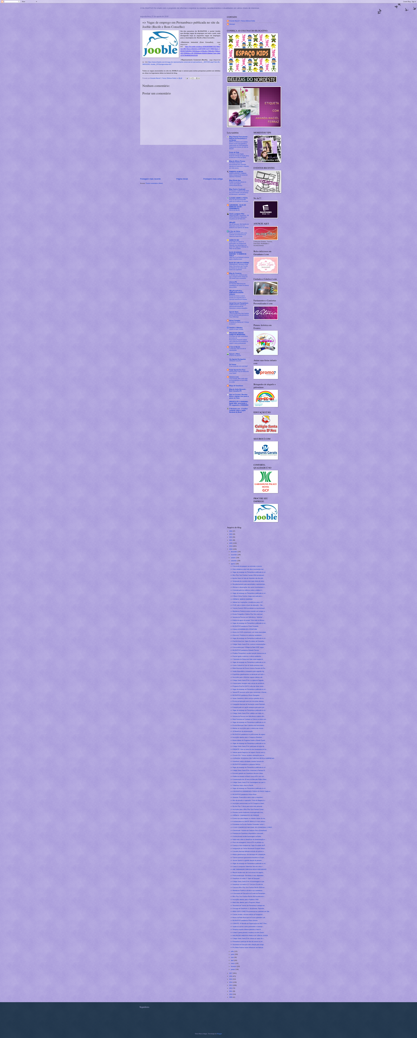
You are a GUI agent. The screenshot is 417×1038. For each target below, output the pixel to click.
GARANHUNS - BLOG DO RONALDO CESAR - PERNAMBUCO (237, 206)
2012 (231, 988)
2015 (231, 979)
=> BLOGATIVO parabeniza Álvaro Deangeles (245, 695)
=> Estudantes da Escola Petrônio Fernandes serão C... (248, 824)
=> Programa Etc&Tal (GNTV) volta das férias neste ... (247, 686)
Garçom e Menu (234, 354)
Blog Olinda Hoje (235, 180)
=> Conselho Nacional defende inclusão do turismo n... (247, 851)
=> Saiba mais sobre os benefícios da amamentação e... (248, 839)
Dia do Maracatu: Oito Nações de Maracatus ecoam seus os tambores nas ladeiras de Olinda (239, 225)
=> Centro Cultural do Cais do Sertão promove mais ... (247, 665)
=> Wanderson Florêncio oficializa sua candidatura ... (247, 890)
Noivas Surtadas (234, 320)
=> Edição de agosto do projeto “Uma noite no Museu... (247, 620)
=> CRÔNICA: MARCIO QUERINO (241, 599)
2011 (231, 991)
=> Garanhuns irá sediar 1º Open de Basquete (245, 878)
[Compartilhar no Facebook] (197, 78)
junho (233, 954)
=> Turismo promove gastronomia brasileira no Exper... (247, 857)
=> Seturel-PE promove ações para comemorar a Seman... (249, 692)
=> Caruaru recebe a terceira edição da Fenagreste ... (247, 914)
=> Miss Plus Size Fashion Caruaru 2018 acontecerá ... (248, 575)
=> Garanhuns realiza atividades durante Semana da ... (247, 761)
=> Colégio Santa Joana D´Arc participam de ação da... (247, 746)
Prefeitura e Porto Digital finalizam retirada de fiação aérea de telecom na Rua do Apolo (239, 155)
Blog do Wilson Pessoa (237, 161)
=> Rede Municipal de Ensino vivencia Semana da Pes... (248, 668)
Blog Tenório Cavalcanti (237, 189)
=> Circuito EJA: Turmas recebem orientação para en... (247, 755)
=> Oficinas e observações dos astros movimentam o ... (248, 587)
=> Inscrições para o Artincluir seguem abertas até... (247, 677)
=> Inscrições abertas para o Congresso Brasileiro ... (247, 737)
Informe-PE (233, 282)
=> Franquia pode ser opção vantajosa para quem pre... (247, 707)
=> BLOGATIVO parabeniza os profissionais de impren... (248, 734)
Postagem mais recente (150, 179)
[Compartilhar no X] (195, 78)
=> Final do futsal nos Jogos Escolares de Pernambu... (247, 641)
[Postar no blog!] (193, 78)
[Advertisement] (181, 161)
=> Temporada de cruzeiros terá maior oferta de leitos (247, 581)
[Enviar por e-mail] (191, 78)
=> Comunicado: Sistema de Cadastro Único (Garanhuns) (248, 830)
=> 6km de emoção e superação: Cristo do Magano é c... (248, 800)
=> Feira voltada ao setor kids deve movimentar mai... (247, 569)
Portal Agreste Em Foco (237, 370)
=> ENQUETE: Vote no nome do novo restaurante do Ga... (248, 749)
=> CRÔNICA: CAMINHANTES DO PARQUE (244, 815)
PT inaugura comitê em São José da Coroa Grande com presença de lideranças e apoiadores (239, 192)
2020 (231, 543)
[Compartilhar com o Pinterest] (199, 78)
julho (232, 951)
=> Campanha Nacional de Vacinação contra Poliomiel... (248, 704)
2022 (231, 537)
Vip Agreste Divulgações (237, 359)
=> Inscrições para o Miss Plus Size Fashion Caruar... (247, 809)
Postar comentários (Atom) (154, 183)
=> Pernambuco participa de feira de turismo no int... (247, 941)
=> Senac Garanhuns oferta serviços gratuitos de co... (247, 698)
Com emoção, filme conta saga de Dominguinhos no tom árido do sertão (238, 380)
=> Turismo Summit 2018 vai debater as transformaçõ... (248, 608)
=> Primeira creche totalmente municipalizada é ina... (247, 812)
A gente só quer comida (236, 329)
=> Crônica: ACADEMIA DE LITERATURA (243, 629)
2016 (231, 976)
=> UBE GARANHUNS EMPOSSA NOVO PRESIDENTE (248, 869)
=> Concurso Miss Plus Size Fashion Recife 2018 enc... (248, 887)
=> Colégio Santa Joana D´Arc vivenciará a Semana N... (248, 770)
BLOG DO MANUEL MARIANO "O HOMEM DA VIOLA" (237, 254)
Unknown (232, 24)
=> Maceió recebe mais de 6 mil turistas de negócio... (247, 872)
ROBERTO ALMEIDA (236, 172)
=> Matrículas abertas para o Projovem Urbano (245, 902)
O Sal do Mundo (234, 347)
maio (232, 957)
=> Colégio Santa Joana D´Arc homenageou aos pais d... (248, 782)
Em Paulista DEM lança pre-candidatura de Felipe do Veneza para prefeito (239, 285)
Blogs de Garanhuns (236, 385)
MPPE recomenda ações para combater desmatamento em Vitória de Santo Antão (238, 234)
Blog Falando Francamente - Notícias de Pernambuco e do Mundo (238, 138)
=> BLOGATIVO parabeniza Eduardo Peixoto (244, 650)
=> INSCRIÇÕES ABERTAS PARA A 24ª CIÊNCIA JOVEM (249, 935)
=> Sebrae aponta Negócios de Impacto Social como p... (248, 752)
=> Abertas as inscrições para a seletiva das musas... (247, 728)
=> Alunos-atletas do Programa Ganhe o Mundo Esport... (248, 740)
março (233, 963)
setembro (234, 561)
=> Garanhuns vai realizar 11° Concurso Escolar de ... (247, 884)
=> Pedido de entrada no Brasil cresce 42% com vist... (247, 776)
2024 (231, 531)
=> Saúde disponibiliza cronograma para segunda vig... (247, 671)
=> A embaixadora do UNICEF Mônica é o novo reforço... (248, 821)
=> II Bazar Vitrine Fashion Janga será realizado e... (246, 596)
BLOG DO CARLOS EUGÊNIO (239, 263)
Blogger (219, 1034)
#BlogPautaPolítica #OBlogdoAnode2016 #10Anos (236, 292)
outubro (233, 557)
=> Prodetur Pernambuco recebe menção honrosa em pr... (248, 653)
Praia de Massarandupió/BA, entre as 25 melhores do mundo (238, 200)
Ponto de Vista (234, 152)
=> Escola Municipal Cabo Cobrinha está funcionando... (248, 725)
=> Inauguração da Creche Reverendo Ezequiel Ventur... (248, 848)
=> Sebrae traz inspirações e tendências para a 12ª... (247, 602)
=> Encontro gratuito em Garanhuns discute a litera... (247, 773)
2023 (231, 534)
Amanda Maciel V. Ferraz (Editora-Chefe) (242, 21)
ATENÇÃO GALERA (235, 361)
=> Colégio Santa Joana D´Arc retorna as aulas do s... (247, 938)
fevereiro (234, 966)
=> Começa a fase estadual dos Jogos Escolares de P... (248, 845)
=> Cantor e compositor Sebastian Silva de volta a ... (247, 866)
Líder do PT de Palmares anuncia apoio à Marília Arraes (239, 258)
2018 (231, 549)
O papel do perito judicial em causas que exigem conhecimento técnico (237, 183)
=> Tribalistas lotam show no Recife (241, 785)
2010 (231, 994)
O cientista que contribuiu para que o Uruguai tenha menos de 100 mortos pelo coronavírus (238, 276)
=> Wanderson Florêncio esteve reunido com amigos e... (248, 611)
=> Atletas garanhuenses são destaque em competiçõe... (248, 854)
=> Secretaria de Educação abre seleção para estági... (247, 944)
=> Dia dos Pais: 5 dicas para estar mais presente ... (247, 806)
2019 (231, 546)
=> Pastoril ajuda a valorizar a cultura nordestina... (246, 656)
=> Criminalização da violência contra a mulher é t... (246, 590)
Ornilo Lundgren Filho (236, 214)
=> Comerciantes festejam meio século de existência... (247, 683)
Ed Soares (232, 364)
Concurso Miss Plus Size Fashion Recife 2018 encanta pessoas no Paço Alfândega (239, 315)
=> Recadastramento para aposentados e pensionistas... (248, 584)
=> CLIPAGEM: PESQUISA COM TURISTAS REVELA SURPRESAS (252, 758)
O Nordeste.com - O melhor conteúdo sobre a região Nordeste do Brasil (238, 410)
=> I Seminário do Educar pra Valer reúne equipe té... (247, 659)
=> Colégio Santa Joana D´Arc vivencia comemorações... (248, 644)
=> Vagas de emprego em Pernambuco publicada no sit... (248, 572)
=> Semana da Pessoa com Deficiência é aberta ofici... (247, 716)
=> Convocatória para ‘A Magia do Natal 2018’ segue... (247, 647)
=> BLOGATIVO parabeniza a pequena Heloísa (245, 764)
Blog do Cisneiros (235, 273)
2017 (231, 973)
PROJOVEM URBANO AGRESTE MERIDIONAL (237, 333)
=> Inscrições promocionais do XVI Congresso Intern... (247, 803)
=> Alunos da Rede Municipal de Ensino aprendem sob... (248, 917)
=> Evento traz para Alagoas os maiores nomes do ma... (248, 818)
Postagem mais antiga (213, 179)
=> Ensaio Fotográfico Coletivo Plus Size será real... (247, 614)
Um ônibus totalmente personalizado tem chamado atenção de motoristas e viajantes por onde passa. (239, 165)
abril (232, 960)
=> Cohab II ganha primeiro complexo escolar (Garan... (247, 932)
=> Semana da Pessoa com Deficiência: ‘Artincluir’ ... (247, 617)
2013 (231, 985)
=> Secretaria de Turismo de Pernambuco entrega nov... (248, 905)
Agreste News (233, 312)
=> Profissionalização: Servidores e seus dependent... (247, 875)
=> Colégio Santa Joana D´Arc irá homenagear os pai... (247, 881)
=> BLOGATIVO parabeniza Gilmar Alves (243, 794)
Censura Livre (234, 377)
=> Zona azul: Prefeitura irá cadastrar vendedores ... (246, 635)
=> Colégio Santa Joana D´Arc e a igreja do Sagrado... (247, 680)
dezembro (234, 551)
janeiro (233, 969)
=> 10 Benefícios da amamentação (241, 731)
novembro (234, 555)
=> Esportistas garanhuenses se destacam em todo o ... (248, 674)
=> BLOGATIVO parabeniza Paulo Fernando (244, 626)
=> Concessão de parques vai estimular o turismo (246, 566)
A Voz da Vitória (234, 231)
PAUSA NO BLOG (234, 210)
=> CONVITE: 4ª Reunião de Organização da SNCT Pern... (249, 923)
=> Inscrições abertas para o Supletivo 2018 (244, 899)
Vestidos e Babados (235, 327)
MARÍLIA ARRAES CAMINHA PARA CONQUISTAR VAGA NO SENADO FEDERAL (238, 175)
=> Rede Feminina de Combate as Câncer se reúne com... (248, 719)
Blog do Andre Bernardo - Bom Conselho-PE (238, 390)
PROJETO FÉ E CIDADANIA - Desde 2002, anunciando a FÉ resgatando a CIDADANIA (239, 403)
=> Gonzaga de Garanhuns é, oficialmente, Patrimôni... (247, 908)
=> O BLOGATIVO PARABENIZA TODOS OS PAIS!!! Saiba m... (250, 791)
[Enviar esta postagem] (186, 78)
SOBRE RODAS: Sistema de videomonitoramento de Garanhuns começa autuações (238, 306)
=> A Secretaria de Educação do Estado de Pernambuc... (248, 893)
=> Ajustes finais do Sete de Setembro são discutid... (247, 578)
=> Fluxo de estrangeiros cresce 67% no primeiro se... (247, 842)
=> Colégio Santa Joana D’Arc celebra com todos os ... (247, 713)
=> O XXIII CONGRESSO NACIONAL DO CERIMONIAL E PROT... (251, 827)
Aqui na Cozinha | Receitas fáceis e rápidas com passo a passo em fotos (239, 396)
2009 (231, 997)
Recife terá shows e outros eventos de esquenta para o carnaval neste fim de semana (238, 297)
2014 (231, 982)
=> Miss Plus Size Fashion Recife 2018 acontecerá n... (247, 896)
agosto (233, 564)
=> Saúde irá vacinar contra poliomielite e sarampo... (247, 926)
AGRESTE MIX (234, 240)
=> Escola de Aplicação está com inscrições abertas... (247, 701)
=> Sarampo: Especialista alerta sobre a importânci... (247, 797)
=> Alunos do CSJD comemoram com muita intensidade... (248, 632)
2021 (231, 540)
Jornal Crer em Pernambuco (238, 303)
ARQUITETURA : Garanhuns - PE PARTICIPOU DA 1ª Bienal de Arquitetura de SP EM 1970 (239, 217)
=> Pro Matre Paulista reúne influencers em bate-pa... (247, 947)
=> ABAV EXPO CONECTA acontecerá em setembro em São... (250, 911)
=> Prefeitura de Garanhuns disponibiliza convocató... (247, 833)
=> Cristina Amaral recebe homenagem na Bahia (245, 836)
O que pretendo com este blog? (238, 366)
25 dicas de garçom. (235, 355)
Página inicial (182, 179)
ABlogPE (232, 222)
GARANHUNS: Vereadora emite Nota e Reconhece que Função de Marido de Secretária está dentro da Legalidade (238, 267)
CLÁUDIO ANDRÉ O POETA (238, 198)
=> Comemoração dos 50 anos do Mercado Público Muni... (249, 779)
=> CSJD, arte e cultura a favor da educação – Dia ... (247, 605)
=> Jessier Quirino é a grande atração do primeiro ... (246, 860)
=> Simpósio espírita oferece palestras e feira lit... (246, 929)
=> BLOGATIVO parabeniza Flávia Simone (243, 920)
